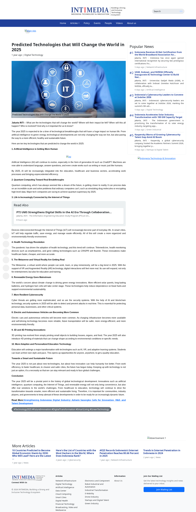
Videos (119, 23)
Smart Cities (61, 497)
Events (97, 23)
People (108, 23)
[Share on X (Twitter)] (6, 252)
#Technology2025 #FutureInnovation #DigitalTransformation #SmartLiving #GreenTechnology (61, 409)
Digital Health (62, 500)
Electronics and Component (97, 480)
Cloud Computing (63, 494)
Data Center (61, 490)
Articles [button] (74, 23)
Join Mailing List (164, 489)
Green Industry (92, 503)
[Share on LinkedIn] (6, 260)
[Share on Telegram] (6, 268)
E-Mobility (89, 493)
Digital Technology (64, 484)
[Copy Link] (6, 276)
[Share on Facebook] (6, 244)
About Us (118, 480)
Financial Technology (65, 504)
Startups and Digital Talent (97, 500)
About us (131, 23)
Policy (87, 23)
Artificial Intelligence (65, 487)
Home (63, 23)
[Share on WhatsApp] (6, 236)
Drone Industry (92, 497)
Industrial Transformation (96, 490)
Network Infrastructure (66, 480)
